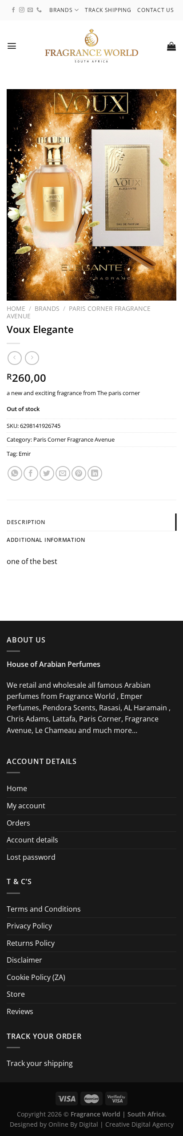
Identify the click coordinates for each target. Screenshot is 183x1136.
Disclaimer (24, 960)
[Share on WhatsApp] (15, 473)
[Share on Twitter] (47, 473)
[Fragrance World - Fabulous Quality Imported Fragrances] (91, 46)
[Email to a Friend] (63, 473)
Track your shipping (40, 1063)
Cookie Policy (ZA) (36, 977)
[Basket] (171, 46)
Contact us (155, 10)
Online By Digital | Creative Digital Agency (111, 1124)
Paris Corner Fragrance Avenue (79, 312)
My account (26, 806)
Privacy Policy (29, 926)
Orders (18, 823)
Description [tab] (26, 522)
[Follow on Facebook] (13, 10)
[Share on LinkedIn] (95, 473)
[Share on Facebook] (31, 473)
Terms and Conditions (44, 909)
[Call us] (39, 10)
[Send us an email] (30, 10)
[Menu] (12, 45)
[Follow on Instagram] (21, 10)
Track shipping (108, 10)
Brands (60, 10)
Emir (25, 454)
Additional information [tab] (46, 540)
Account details (32, 840)
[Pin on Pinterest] (79, 473)
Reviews (20, 1011)
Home (16, 308)
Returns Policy (31, 943)
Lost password (31, 857)
